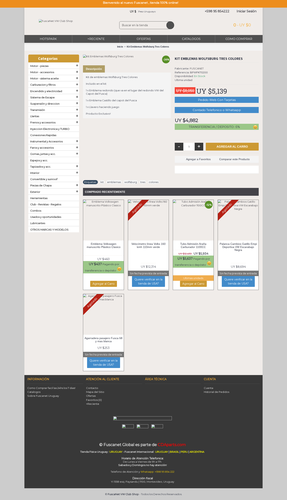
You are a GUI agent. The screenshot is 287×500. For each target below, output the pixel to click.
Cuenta (208, 388)
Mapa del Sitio (95, 391)
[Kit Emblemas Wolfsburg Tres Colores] (127, 56)
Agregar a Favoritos (198, 159)
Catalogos (33, 391)
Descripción (94, 68)
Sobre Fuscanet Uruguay (43, 395)
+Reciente (92, 403)
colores (153, 182)
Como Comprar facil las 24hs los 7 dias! (51, 388)
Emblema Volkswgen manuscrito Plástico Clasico (103, 245)
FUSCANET (197, 68)
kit (102, 182)
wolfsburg (130, 182)
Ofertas (91, 395)
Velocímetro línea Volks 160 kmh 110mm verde (148, 245)
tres (142, 182)
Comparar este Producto (234, 159)
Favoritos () (94, 399)
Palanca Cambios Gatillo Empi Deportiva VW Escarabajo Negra (238, 246)
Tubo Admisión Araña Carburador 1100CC (193, 245)
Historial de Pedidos (216, 391)
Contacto (92, 388)
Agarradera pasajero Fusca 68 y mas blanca (103, 340)
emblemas (114, 182)
